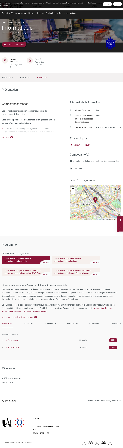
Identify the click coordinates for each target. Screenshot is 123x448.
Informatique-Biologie (103, 308)
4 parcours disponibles (15, 44)
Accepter (107, 4)
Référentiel (42, 78)
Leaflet (99, 219)
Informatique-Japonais (11, 311)
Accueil (5, 13)
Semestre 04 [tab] (72, 324)
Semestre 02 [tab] (29, 324)
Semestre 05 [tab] (94, 324)
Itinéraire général (12, 340)
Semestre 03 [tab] (50, 324)
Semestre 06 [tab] (115, 324)
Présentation (7, 78)
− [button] (73, 192)
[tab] (26, 261)
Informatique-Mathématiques (35, 311)
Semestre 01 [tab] (7, 324)
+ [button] (73, 188)
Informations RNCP (81, 145)
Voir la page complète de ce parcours (17, 317)
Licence (31, 13)
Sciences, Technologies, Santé (50, 13)
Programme (25, 78)
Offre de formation (18, 13)
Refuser (117, 4)
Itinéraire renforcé (12, 347)
